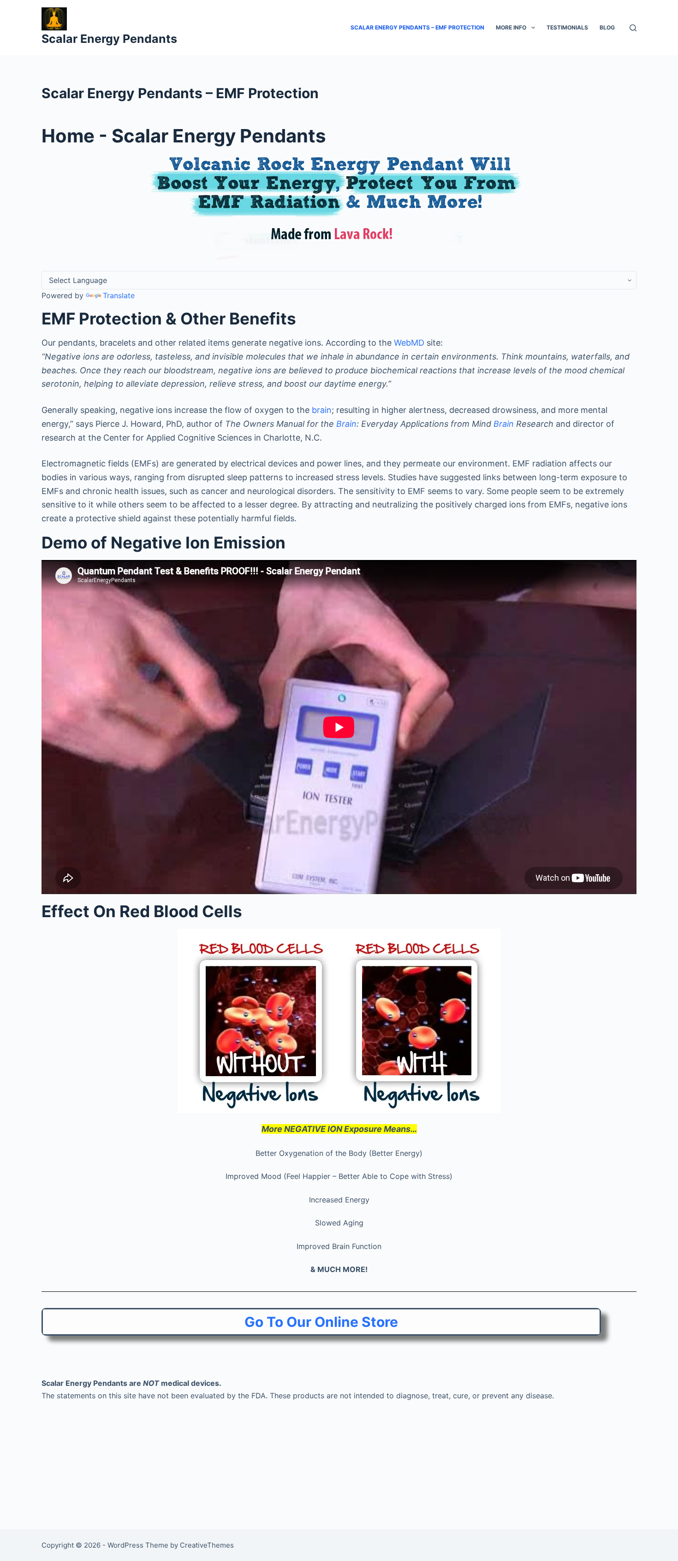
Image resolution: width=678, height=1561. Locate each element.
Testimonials (567, 27)
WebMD (409, 343)
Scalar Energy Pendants (109, 39)
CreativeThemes (207, 1545)
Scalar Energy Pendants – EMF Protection (417, 27)
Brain (346, 424)
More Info (511, 27)
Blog (607, 27)
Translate (119, 295)
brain (322, 410)
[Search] (633, 27)
